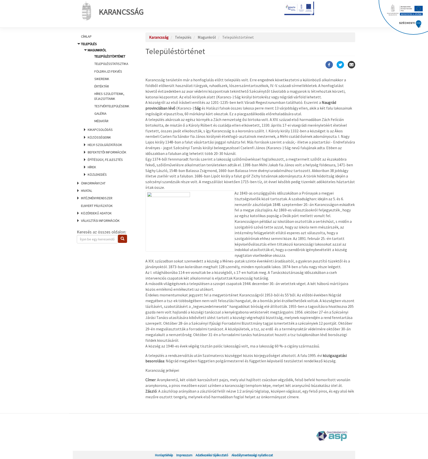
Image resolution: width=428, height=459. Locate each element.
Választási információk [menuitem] (100, 220)
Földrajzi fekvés (108, 71)
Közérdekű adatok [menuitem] (96, 213)
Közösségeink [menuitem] (99, 137)
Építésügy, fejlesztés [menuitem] (105, 159)
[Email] (351, 64)
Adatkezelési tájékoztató (212, 455)
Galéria (100, 113)
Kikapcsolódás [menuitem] (100, 129)
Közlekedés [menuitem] (97, 174)
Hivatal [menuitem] (86, 190)
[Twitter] (340, 64)
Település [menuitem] (105, 109)
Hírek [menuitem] (92, 167)
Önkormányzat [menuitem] (93, 183)
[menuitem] (105, 36)
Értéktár (101, 86)
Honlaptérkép (164, 455)
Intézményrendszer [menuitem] (96, 198)
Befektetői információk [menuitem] (107, 152)
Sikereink (101, 79)
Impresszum (184, 455)
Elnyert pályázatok (97, 205)
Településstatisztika (111, 63)
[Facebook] (329, 64)
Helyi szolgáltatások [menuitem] (105, 145)
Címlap (86, 36)
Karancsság (121, 12)
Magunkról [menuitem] (108, 85)
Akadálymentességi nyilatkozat (252, 455)
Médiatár (101, 121)
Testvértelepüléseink (111, 106)
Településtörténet (109, 56)
